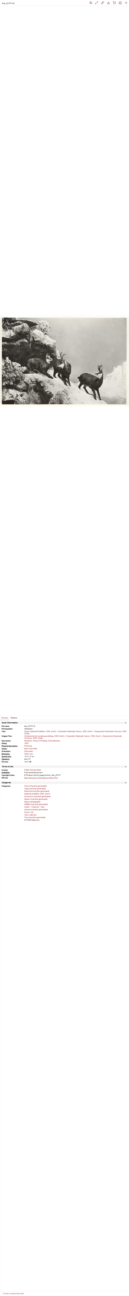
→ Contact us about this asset (12, 1294)
